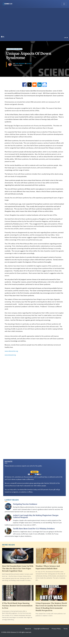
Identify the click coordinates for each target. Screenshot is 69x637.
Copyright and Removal (41, 629)
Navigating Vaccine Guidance (25, 504)
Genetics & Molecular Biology (14, 49)
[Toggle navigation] (64, 4)
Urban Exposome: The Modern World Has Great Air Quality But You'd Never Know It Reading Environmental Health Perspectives (51, 607)
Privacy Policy (56, 629)
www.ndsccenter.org (11, 351)
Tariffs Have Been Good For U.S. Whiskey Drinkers (34, 528)
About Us (28, 629)
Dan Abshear (20, 63)
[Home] (8, 4)
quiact (29, 63)
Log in (66, 37)
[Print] (44, 84)
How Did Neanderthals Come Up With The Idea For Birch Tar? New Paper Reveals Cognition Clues (17, 568)
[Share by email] (34, 84)
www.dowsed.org (10, 355)
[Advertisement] (34, 22)
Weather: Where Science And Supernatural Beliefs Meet (48, 567)
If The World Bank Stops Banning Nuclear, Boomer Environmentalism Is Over (17, 605)
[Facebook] (2, 37)
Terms (66, 629)
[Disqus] (34, 382)
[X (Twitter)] (3, 37)
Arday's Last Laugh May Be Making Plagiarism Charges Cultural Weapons (35, 516)
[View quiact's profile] (10, 64)
